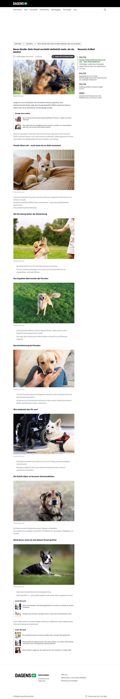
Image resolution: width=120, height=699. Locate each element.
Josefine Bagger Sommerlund (24, 56)
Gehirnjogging (56, 10)
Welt (25, 10)
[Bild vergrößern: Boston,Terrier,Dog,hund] (72, 547)
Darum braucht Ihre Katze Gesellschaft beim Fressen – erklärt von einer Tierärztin (46, 119)
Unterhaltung (44, 10)
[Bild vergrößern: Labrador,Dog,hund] (72, 221)
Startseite (18, 44)
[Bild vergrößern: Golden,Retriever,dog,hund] (72, 285)
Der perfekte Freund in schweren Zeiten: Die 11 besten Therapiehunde (46, 635)
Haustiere (29, 44)
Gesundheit (33, 10)
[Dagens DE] (60, 3)
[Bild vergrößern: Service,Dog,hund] (72, 416)
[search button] (105, 10)
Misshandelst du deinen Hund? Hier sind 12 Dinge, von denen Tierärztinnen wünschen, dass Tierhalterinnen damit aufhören (48, 642)
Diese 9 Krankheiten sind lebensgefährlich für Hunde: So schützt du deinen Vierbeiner (48, 606)
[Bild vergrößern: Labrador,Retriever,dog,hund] (72, 352)
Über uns (64, 675)
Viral (75, 10)
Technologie (67, 10)
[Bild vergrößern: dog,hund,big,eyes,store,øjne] (72, 483)
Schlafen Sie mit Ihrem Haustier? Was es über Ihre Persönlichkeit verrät (46, 614)
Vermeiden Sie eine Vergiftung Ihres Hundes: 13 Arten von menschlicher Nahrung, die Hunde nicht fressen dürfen (47, 126)
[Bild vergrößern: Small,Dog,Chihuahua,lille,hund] (72, 152)
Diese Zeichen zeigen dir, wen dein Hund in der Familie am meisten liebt (46, 650)
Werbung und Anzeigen (69, 681)
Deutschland (17, 10)
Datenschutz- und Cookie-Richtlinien (73, 678)
